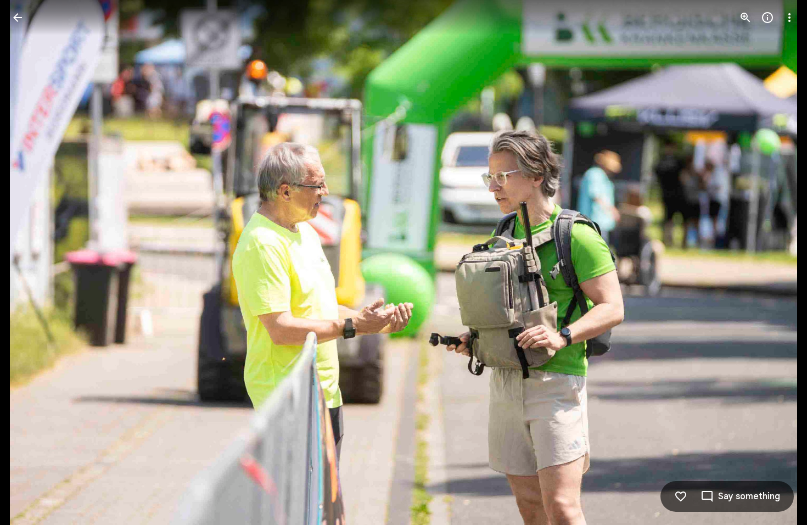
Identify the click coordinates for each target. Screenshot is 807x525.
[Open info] (767, 18)
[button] (776, 262)
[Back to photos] (17, 17)
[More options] (789, 18)
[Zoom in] (745, 18)
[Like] (680, 496)
